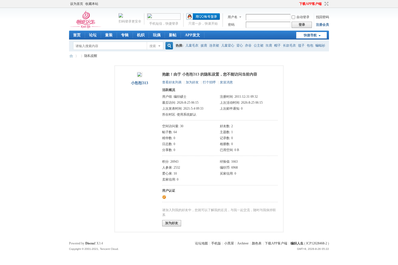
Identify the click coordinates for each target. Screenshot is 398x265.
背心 (239, 45)
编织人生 (297, 243)
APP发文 (192, 35)
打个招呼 (209, 82)
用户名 (232, 17)
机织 (141, 35)
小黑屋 (229, 243)
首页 (77, 35)
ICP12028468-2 (316, 243)
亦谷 (248, 45)
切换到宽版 (326, 3)
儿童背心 (227, 45)
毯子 (301, 45)
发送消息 (226, 82)
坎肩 (269, 45)
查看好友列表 (172, 82)
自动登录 (302, 17)
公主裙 (258, 45)
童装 (109, 35)
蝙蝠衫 (320, 45)
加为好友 (192, 82)
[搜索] (168, 46)
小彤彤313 (139, 83)
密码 (231, 25)
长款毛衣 (289, 45)
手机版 (216, 243)
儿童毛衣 (191, 45)
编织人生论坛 (71, 56)
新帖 (173, 35)
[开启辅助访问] (296, 3)
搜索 (152, 46)
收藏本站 (91, 4)
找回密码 (322, 17)
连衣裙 (214, 45)
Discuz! (90, 243)
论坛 (93, 35)
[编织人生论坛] (86, 27)
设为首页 (76, 4)
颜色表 (257, 243)
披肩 (204, 45)
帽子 (277, 45)
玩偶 (157, 35)
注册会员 (322, 25)
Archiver (243, 243)
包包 (310, 45)
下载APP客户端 (310, 4)
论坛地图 (201, 243)
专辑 (125, 35)
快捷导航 (310, 35)
